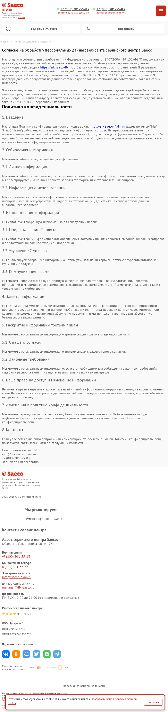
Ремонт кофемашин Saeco (44, 519)
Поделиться (6, 654)
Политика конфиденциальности (84, 686)
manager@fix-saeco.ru (18, 587)
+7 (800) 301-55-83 (74, 9)
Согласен (153, 702)
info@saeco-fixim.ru (16, 577)
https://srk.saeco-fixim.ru (58, 67)
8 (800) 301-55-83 (15, 567)
